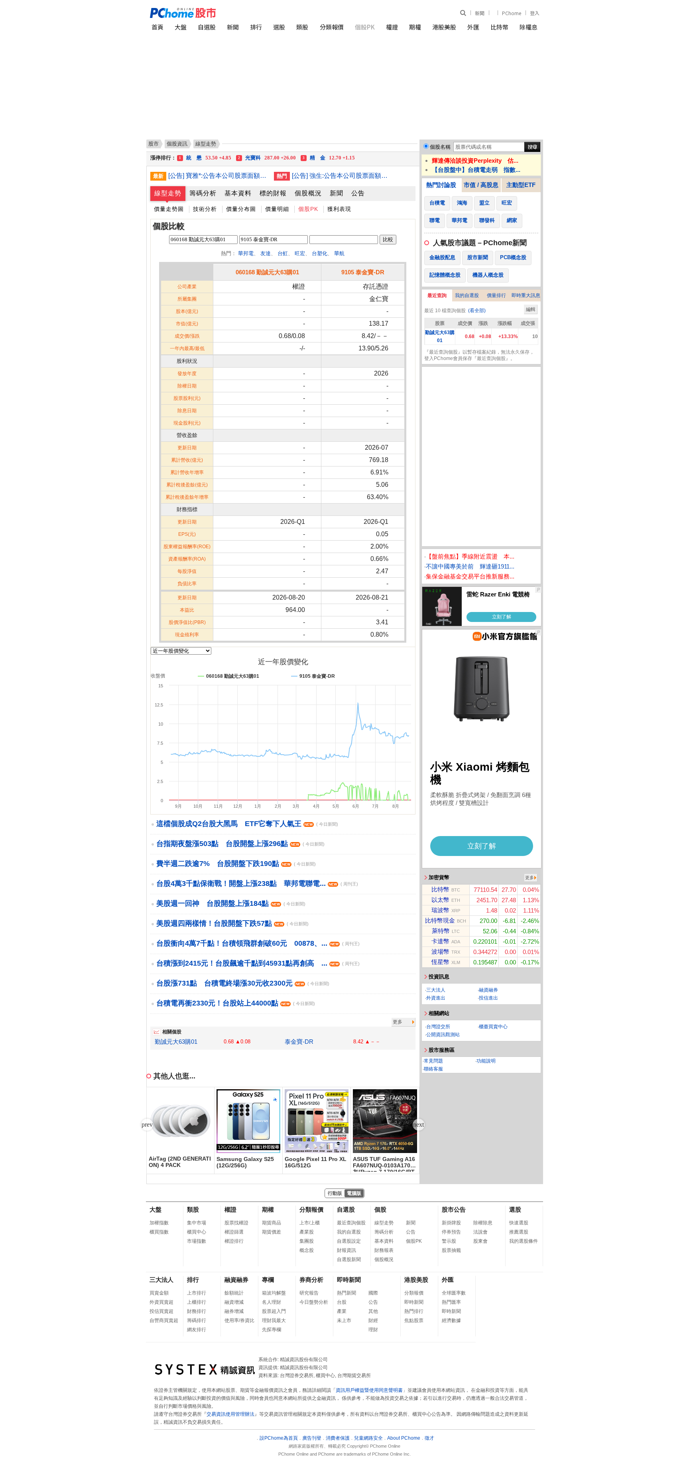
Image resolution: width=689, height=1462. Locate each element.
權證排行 (234, 1241)
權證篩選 (234, 1232)
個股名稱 (440, 147)
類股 (302, 27)
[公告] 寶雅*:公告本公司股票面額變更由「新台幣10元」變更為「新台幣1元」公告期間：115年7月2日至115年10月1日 (218, 175)
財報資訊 (346, 1250)
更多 (397, 1022)
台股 (341, 1302)
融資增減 (234, 1302)
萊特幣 (441, 930)
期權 (415, 27)
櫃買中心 (196, 1232)
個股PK (365, 27)
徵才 (429, 1438)
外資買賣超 (161, 1302)
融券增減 (234, 1311)
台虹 (283, 253)
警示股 (449, 1241)
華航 (339, 253)
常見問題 (433, 1061)
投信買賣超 (161, 1311)
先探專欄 (271, 1329)
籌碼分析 (203, 193)
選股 (279, 27)
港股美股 (444, 27)
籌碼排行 (196, 1320)
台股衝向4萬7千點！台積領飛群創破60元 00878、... (258, 943)
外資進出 (435, 998)
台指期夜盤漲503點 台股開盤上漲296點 (240, 844)
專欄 (268, 1279)
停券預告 (451, 1232)
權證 (392, 27)
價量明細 (277, 209)
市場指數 (196, 1241)
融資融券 (488, 990)
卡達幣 (440, 941)
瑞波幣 (440, 910)
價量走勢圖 (169, 209)
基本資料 (238, 193)
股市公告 (454, 1209)
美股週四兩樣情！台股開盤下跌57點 (232, 923)
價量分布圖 (241, 209)
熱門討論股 (441, 184)
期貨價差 (271, 1232)
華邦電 (246, 253)
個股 (380, 1209)
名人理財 (271, 1302)
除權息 (528, 27)
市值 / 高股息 (481, 184)
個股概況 (308, 193)
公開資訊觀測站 (443, 1034)
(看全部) (477, 310)
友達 (265, 253)
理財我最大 (274, 1320)
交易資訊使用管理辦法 (230, 1414)
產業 (341, 1311)
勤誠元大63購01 (176, 1041)
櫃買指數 (159, 1232)
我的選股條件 (523, 1241)
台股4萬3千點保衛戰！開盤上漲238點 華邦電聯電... (257, 883)
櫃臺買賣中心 (493, 1026)
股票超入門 (274, 1311)
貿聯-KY (277, 160)
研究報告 (309, 1293)
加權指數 (159, 1223)
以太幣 (440, 899)
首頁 (157, 27)
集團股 (306, 1241)
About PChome (403, 1438)
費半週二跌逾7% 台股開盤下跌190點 (236, 864)
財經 (373, 1320)
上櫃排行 (196, 1302)
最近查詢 (437, 295)
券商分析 (311, 1279)
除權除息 (482, 1223)
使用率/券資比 (239, 1320)
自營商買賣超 (164, 1320)
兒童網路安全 (368, 1438)
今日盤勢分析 (313, 1302)
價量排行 (496, 295)
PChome (511, 13)
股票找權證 (236, 1223)
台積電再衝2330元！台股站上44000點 (235, 1003)
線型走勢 (167, 193)
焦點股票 (413, 1320)
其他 (373, 1311)
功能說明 (486, 1061)
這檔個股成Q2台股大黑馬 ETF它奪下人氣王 (247, 824)
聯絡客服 (433, 1069)
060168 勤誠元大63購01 (267, 272)
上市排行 (196, 1293)
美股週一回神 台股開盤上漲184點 (230, 903)
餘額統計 (234, 1293)
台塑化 (319, 253)
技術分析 (205, 209)
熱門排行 (413, 1311)
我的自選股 (467, 295)
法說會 (480, 1232)
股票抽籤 (451, 1250)
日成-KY (346, 160)
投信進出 (488, 998)
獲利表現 (339, 209)
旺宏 (300, 253)
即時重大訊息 (526, 295)
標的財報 (273, 193)
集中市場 (196, 1223)
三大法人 (435, 990)
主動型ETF (520, 184)
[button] (419, 1125)
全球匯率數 (454, 1293)
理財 (373, 1329)
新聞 (479, 13)
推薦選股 (518, 1232)
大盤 (181, 27)
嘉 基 (207, 160)
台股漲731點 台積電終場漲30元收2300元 (242, 983)
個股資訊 (177, 144)
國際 (373, 1293)
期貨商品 (271, 1223)
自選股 (207, 27)
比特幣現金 (440, 920)
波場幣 (440, 951)
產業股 (306, 1232)
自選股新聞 (349, 1259)
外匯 (473, 27)
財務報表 (384, 1250)
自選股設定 (349, 1241)
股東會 (480, 1241)
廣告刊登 (311, 1438)
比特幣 (499, 27)
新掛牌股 (451, 1223)
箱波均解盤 (274, 1293)
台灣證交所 (438, 1026)
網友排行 (196, 1329)
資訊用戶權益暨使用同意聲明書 (369, 1390)
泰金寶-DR (299, 1041)
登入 (534, 13)
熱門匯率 (451, 1302)
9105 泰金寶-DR (362, 272)
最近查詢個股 (351, 1223)
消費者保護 (338, 1438)
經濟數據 (451, 1320)
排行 (256, 27)
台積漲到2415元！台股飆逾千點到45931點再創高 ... (258, 963)
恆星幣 (440, 961)
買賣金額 (159, 1293)
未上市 (344, 1320)
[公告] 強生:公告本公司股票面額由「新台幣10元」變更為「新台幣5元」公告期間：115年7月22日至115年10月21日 (342, 175)
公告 (358, 193)
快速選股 (518, 1223)
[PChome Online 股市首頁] (247, 13)
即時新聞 (349, 1279)
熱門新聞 (346, 1293)
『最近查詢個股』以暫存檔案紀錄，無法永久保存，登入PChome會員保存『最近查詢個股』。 (479, 355)
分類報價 (332, 27)
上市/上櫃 (309, 1223)
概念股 (306, 1250)
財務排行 (196, 1311)
